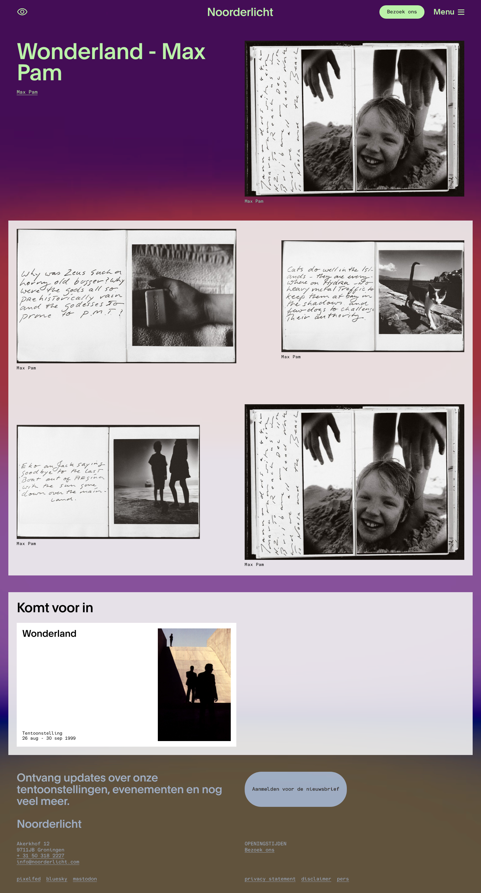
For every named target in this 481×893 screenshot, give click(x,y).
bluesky (56, 879)
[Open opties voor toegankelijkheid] (22, 12)
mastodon (85, 879)
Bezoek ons (259, 850)
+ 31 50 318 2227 (40, 856)
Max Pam (27, 92)
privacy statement (270, 879)
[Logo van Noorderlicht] (240, 12)
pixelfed (29, 879)
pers (343, 879)
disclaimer (316, 879)
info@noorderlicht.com (48, 862)
